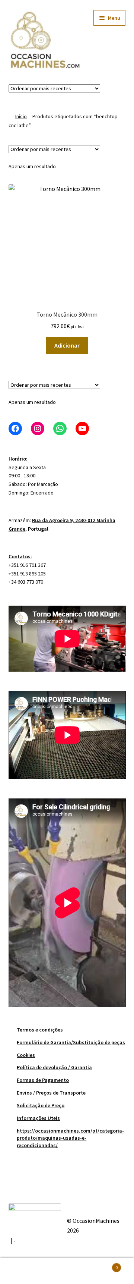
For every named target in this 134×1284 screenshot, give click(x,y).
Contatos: (20, 556)
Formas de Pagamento (43, 1080)
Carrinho (103, 1264)
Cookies (26, 1055)
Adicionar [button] (67, 345)
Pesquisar (67, 1271)
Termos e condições (40, 1029)
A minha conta (22, 1271)
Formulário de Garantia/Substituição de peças (71, 1042)
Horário (17, 458)
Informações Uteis (38, 1118)
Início (21, 116)
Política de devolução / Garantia (54, 1067)
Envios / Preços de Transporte (51, 1092)
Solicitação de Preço (40, 1105)
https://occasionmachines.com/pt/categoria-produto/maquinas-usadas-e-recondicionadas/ (70, 1138)
